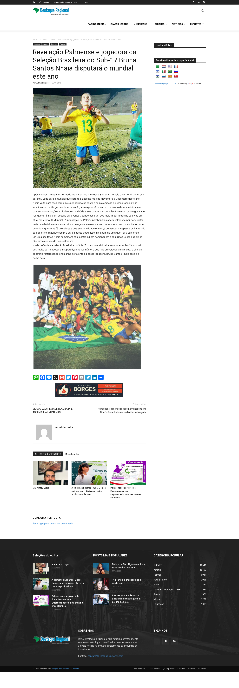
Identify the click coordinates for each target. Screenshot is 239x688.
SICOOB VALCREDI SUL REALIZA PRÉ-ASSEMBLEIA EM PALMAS (53, 410)
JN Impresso (140, 23)
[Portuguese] (170, 71)
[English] (170, 66)
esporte (45, 44)
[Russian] (176, 71)
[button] (202, 11)
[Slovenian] (164, 76)
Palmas (63, 44)
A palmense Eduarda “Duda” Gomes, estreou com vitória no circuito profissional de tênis (89, 491)
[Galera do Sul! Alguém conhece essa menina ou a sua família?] (101, 568)
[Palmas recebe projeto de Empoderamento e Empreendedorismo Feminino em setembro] (128, 473)
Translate (197, 83)
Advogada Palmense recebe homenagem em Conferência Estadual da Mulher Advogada (122, 410)
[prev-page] (35, 504)
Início (35, 39)
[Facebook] (193, 2)
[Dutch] (164, 66)
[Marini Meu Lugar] (50, 473)
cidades (43, 39)
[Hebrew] (157, 71)
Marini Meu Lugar (41, 488)
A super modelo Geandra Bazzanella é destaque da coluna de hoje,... (126, 598)
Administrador (42, 83)
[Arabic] (157, 66)
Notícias (177, 23)
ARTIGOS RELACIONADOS (48, 454)
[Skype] (203, 2)
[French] (176, 66)
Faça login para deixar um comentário (53, 523)
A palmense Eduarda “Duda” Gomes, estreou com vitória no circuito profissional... (68, 583)
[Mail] (198, 2)
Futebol (54, 44)
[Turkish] (176, 76)
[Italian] (164, 71)
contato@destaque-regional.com (105, 655)
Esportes (195, 23)
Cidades (160, 23)
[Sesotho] (157, 76)
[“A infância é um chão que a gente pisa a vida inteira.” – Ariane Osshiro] (101, 584)
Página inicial (97, 23)
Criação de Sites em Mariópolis (65, 668)
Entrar (85, 2)
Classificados (119, 23)
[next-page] (40, 504)
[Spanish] (170, 76)
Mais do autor (72, 454)
